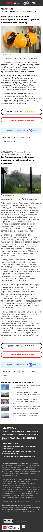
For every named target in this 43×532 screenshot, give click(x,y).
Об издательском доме (13, 432)
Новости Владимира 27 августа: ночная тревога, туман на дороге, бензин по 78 (24, 414)
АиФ (23, 195)
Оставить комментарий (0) (21, 120)
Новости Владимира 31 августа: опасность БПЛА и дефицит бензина (25, 386)
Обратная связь (9, 435)
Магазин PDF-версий (28, 435)
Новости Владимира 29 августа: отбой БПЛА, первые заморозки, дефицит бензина (23, 401)
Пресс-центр (32, 432)
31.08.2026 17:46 (7, 152)
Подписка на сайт (10, 443)
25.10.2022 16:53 (7, 9)
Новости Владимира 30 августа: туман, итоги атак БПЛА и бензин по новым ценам (25, 393)
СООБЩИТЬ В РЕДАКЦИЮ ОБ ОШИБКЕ (18, 457)
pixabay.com (6, 54)
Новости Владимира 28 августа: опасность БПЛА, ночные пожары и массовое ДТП (25, 407)
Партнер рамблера (21, 521)
